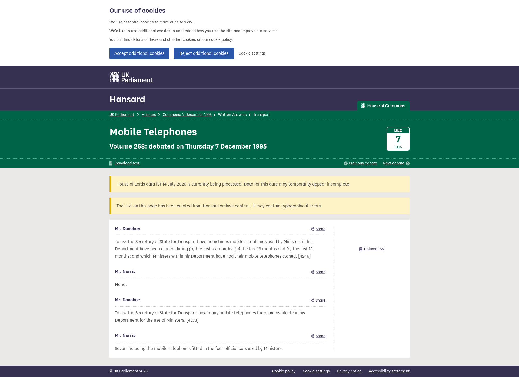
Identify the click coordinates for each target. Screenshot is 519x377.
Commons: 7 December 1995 (187, 114)
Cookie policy (283, 371)
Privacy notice (349, 371)
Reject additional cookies (203, 53)
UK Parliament (121, 114)
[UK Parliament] (131, 77)
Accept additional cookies (139, 53)
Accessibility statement (389, 371)
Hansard (127, 99)
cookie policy (220, 39)
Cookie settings (252, 53)
